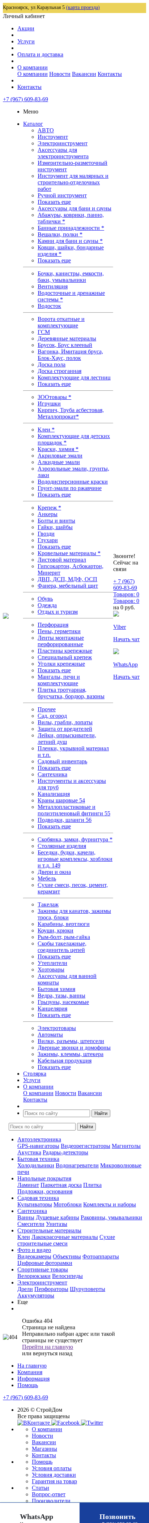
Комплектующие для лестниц (74, 377)
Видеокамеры (34, 1256)
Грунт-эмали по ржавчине (70, 488)
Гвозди (46, 534)
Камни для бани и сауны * (70, 241)
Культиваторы (34, 1204)
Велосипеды (67, 1276)
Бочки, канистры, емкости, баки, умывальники (71, 276)
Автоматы (50, 1034)
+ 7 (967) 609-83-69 (125, 584)
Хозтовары (51, 969)
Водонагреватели (77, 1165)
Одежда (47, 605)
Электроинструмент (63, 143)
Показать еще (54, 202)
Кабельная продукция (64, 1060)
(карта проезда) (83, 7)
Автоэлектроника (39, 1139)
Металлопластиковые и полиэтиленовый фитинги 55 (74, 810)
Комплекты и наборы (109, 1204)
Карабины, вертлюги (64, 924)
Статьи (40, 1488)
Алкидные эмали (59, 462)
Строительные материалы (49, 1230)
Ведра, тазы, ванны (61, 995)
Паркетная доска (61, 1185)
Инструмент (53, 137)
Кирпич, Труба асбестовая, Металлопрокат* (71, 413)
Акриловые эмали (60, 455)
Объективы (67, 1256)
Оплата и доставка (40, 54)
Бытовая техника (38, 1159)
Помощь (27, 1385)
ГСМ (44, 332)
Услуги (26, 41)
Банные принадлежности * (71, 228)
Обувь (45, 599)
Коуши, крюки (55, 930)
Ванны (25, 1217)
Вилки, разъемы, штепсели (71, 1041)
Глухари (48, 540)
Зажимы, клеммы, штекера (70, 1054)
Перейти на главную (47, 1347)
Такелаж (48, 904)
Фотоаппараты (100, 1256)
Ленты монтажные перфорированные (61, 641)
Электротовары (57, 1028)
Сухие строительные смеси (66, 1240)
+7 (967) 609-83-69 (25, 99)
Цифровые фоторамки (44, 1263)
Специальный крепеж (65, 657)
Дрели (25, 1289)
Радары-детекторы (65, 1152)
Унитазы (56, 1224)
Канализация (54, 794)
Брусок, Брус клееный (65, 345)
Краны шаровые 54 (61, 800)
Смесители (30, 1224)
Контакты (110, 74)
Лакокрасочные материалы (64, 1237)
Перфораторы (51, 1289)
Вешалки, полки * (60, 234)
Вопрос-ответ (48, 1494)
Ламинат (28, 1185)
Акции (25, 28)
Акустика (29, 1152)
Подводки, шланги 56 (64, 820)
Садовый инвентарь (62, 761)
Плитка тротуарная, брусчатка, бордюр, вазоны (71, 693)
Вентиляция (53, 286)
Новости (60, 74)
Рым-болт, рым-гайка (64, 937)
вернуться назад (52, 1353)
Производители (51, 1501)
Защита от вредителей (65, 729)
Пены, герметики (59, 631)
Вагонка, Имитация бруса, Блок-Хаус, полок (70, 354)
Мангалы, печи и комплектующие (59, 680)
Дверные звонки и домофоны (74, 1047)
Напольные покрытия (44, 1178)
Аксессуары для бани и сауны (74, 208)
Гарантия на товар (54, 1481)
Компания (29, 1372)
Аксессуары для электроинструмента (63, 153)
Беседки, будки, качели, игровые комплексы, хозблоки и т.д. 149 (75, 858)
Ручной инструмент (62, 195)
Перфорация (53, 625)
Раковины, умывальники (111, 1217)
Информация (33, 1379)
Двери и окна (54, 872)
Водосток (49, 306)
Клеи (23, 1237)
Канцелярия (52, 1008)
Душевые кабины (57, 1217)
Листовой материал (62, 560)
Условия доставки (54, 1475)
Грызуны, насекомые (63, 1002)
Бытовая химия (56, 989)
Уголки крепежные (61, 664)
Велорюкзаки (34, 1276)
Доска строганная (59, 371)
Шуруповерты (87, 1289)
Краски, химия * (58, 449)
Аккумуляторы (35, 1295)
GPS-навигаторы (38, 1146)
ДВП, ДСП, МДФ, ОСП (67, 579)
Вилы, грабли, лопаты (65, 722)
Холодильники (35, 1165)
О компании (32, 67)
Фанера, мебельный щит (68, 586)
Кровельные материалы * (69, 553)
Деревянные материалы (67, 338)
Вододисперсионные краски (73, 482)
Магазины (44, 1449)
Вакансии (84, 74)
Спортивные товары (42, 1269)
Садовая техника (38, 1198)
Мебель (47, 878)
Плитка (92, 1185)
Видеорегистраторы (85, 1146)
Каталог (33, 124)
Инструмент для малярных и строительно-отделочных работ (73, 182)
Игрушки (49, 403)
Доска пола (51, 364)
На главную (32, 1366)
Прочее (47, 709)
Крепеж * (49, 508)
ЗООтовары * (54, 397)
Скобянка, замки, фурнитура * (75, 839)
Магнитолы (126, 1146)
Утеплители (52, 963)
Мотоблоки (68, 1204)
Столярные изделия (62, 846)
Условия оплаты (52, 1468)
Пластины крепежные (65, 651)
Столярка (34, 1074)
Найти (100, 1113)
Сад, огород (52, 716)
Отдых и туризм (58, 612)
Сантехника (52, 774)
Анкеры (48, 514)
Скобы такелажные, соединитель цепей (62, 946)
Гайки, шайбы (55, 527)
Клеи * (46, 429)
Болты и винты (56, 521)
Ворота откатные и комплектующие (61, 322)
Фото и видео (34, 1250)
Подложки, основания (44, 1191)
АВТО (46, 130)
